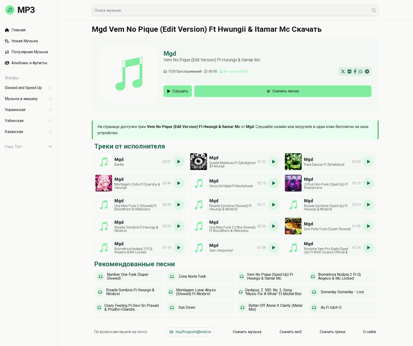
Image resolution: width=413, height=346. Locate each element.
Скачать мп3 (291, 332)
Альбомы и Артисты (29, 63)
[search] (374, 10)
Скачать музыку (247, 332)
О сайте (369, 332)
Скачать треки (332, 332)
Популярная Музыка (29, 52)
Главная (18, 30)
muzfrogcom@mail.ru (193, 332)
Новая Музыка (24, 41)
